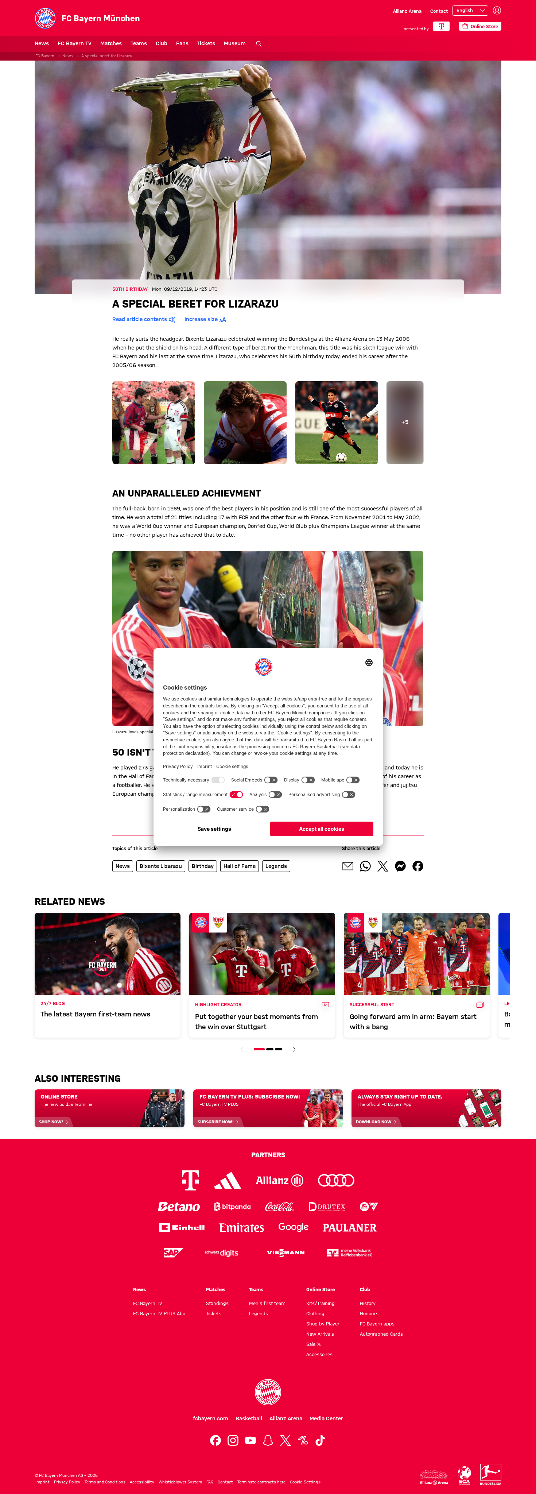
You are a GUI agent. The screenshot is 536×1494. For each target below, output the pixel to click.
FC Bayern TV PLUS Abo (159, 1313)
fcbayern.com (210, 1418)
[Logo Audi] (336, 1180)
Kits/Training (320, 1303)
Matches (111, 43)
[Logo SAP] (174, 1253)
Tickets (206, 43)
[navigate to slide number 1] (259, 1049)
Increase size (201, 319)
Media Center (326, 1418)
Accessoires (319, 1354)
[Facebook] (215, 1440)
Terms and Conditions (105, 1482)
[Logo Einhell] (182, 1227)
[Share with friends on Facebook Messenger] (400, 866)
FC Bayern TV (75, 43)
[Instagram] (233, 1440)
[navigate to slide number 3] (278, 1049)
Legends (258, 1313)
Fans (182, 43)
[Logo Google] (293, 1227)
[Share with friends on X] (383, 866)
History (368, 1303)
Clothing (315, 1313)
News (42, 43)
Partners (268, 1154)
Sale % (313, 1344)
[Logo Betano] (179, 1206)
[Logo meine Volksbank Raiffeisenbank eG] (349, 1252)
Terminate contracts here (261, 1482)
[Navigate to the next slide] (294, 1049)
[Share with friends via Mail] (348, 866)
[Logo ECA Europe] (464, 1475)
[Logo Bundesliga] (490, 1474)
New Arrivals (320, 1333)
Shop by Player (322, 1323)
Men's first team (267, 1303)
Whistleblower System (180, 1482)
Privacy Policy (67, 1482)
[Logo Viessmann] (285, 1253)
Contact (439, 10)
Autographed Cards (381, 1333)
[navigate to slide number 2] (269, 1049)
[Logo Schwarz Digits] (221, 1253)
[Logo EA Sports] (369, 1206)
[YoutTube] (250, 1440)
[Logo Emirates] (241, 1227)
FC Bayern (44, 56)
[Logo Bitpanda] (232, 1206)
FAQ (209, 1482)
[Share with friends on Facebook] (418, 866)
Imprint (42, 1482)
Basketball (249, 1418)
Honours (369, 1313)
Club (161, 43)
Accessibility (142, 1482)
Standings (217, 1303)
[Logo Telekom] (190, 1180)
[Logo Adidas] (227, 1180)
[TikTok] (320, 1440)
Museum (235, 43)
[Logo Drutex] (327, 1206)
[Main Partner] (441, 26)
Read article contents (139, 319)
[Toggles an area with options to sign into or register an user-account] (497, 10)
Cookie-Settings (305, 1482)
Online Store (320, 1289)
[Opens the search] (259, 43)
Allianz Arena (407, 10)
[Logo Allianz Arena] (434, 1477)
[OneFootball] (303, 1440)
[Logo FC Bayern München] (268, 1392)
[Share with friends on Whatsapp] (365, 866)
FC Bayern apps (377, 1323)
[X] (285, 1440)
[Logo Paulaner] (350, 1228)
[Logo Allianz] (279, 1180)
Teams (139, 43)
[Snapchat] (268, 1440)
